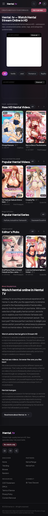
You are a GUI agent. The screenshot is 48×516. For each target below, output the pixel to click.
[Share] (16, 450)
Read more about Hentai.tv (15, 415)
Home (4, 462)
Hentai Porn (30, 466)
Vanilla (13, 74)
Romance (32, 74)
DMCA (4, 487)
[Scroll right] (44, 106)
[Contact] (10, 450)
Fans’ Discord (33, 483)
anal (22, 74)
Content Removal (9, 498)
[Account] (44, 4)
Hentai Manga (31, 462)
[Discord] (4, 450)
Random (5, 473)
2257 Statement (8, 483)
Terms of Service (8, 490)
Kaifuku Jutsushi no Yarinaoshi (15, 220)
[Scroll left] (38, 106)
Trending (5, 466)
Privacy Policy (7, 494)
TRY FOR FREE (38, 10)
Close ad (34, 35)
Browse (5, 469)
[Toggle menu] (3, 4)
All (5, 74)
